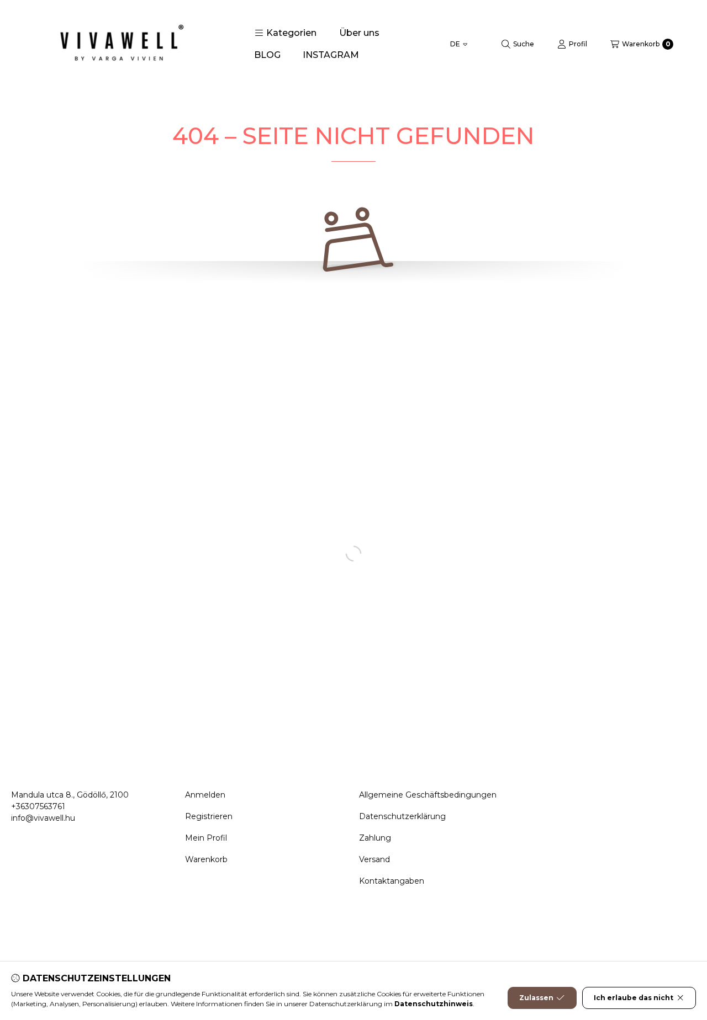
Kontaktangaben (391, 881)
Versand (374, 859)
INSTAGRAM (331, 55)
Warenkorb (206, 859)
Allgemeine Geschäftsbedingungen (428, 795)
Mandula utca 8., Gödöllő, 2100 (70, 795)
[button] (285, 33)
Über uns (359, 33)
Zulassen (536, 998)
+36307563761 (38, 806)
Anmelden (205, 795)
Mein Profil (206, 838)
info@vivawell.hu (43, 818)
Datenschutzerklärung (402, 816)
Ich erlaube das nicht (633, 998)
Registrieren (209, 816)
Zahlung (375, 838)
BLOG (267, 55)
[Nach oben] (660, 945)
